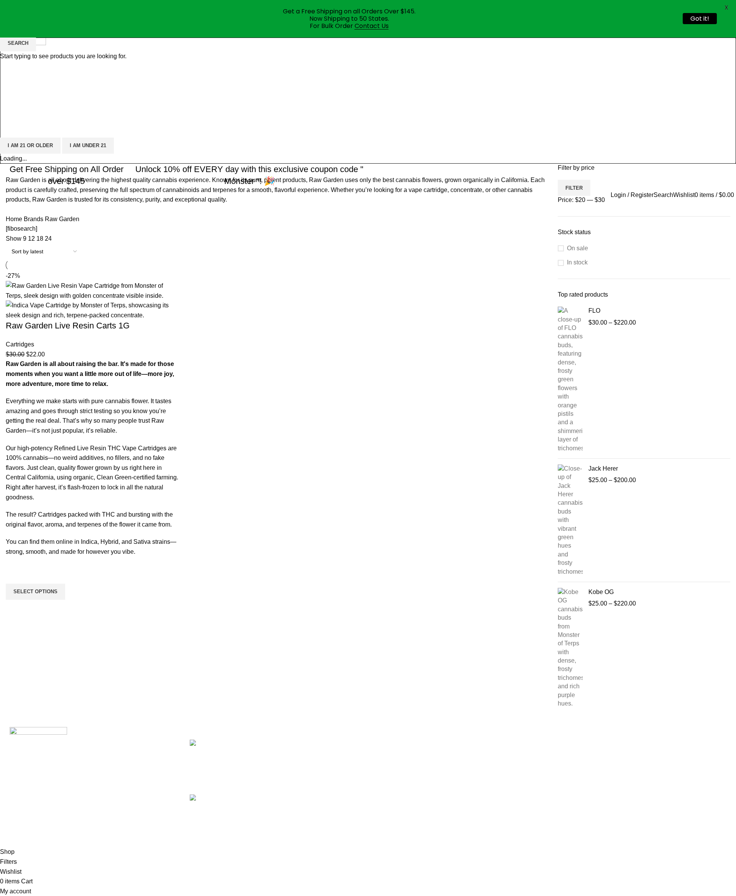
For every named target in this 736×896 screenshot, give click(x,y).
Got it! (699, 18)
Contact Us (372, 25)
